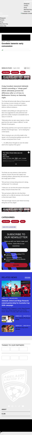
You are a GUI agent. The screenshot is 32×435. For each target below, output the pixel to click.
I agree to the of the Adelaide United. (15, 254)
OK (16, 164)
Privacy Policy (17, 254)
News (8, 41)
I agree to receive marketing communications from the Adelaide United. (15, 259)
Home (3, 41)
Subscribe (16, 265)
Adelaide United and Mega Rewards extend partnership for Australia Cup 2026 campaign (15, 303)
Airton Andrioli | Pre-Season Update (22, 318)
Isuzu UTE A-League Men (9, 227)
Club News (6, 72)
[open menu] (1, 13)
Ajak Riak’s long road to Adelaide (21, 328)
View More (27, 277)
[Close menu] (28, 426)
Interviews (15, 72)
